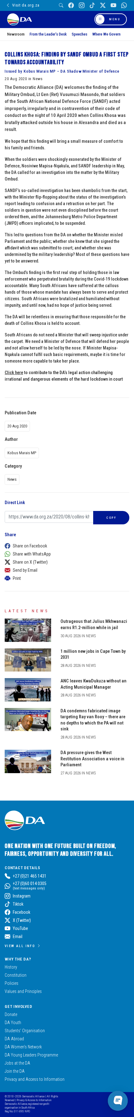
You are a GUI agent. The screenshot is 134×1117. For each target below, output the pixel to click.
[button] (65, 546)
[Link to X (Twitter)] (103, 5)
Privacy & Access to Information (34, 1100)
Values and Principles (23, 991)
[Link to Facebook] (71, 5)
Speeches (79, 34)
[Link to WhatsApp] (124, 5)
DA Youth (13, 1022)
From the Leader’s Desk (48, 34)
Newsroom (16, 34)
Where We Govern (106, 34)
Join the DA (15, 1071)
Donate (11, 1014)
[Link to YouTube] (113, 5)
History (11, 967)
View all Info (20, 946)
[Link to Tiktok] (92, 5)
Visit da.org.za (25, 5)
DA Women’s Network (23, 1046)
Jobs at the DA (17, 1063)
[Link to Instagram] (81, 5)
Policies (11, 983)
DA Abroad (14, 1038)
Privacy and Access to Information (35, 1079)
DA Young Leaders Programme (31, 1054)
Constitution (15, 975)
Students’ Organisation (25, 1030)
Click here (14, 372)
